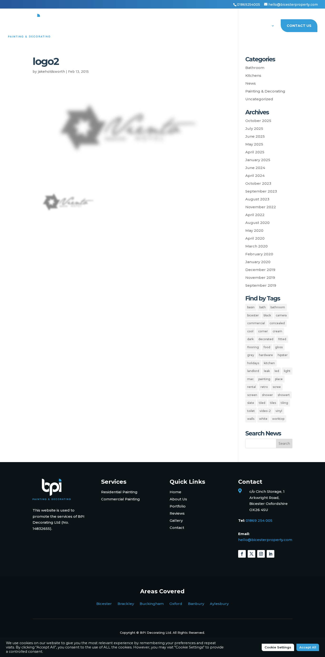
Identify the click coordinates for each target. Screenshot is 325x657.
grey (250, 355)
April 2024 (255, 175)
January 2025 (257, 160)
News (250, 83)
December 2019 (260, 269)
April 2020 (255, 238)
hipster (283, 355)
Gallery (176, 520)
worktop (278, 418)
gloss (279, 347)
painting (264, 379)
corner (263, 331)
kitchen (269, 363)
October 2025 (258, 120)
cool (250, 331)
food (267, 347)
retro (264, 387)
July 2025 (254, 128)
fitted (282, 339)
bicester (253, 315)
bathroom (278, 307)
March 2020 (256, 246)
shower (267, 395)
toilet (251, 411)
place (279, 379)
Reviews (177, 513)
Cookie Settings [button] (278, 647)
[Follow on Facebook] (242, 554)
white (263, 418)
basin (251, 307)
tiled (262, 403)
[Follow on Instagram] (261, 554)
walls (250, 418)
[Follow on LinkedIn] (270, 554)
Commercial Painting (120, 499)
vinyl (279, 411)
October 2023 (258, 183)
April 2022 (255, 215)
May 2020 (254, 230)
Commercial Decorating (191, 26)
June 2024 (255, 167)
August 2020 (257, 222)
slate (250, 403)
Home (98, 26)
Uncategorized (259, 99)
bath (262, 307)
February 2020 (259, 254)
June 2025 (255, 136)
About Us (260, 26)
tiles (273, 403)
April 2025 (254, 152)
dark (250, 339)
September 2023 (261, 191)
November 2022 (260, 207)
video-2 (265, 411)
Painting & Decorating (265, 91)
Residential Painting (119, 492)
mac (250, 379)
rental (251, 387)
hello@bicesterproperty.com (265, 539)
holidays (253, 363)
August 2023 (257, 199)
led (277, 371)
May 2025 (254, 144)
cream (277, 331)
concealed (277, 323)
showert (284, 395)
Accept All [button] (307, 647)
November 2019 (260, 277)
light (287, 371)
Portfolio (233, 26)
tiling (284, 403)
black (267, 315)
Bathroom (254, 67)
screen (252, 395)
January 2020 (258, 262)
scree (277, 387)
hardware (266, 355)
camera (281, 315)
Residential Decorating (135, 26)
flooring (253, 347)
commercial (256, 323)
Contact (177, 527)
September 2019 (260, 285)
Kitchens (253, 75)
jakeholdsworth (51, 71)
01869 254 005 (259, 520)
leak (267, 371)
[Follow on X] (251, 554)
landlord (253, 371)
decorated (265, 339)
